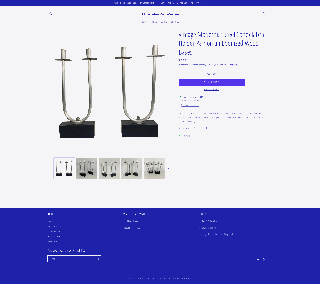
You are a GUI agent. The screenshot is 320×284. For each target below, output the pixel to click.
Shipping (51, 221)
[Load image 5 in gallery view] (154, 168)
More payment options (211, 89)
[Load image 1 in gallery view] (64, 168)
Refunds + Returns (54, 226)
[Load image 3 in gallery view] (109, 168)
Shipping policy (187, 278)
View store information (190, 105)
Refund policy (151, 278)
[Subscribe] (98, 258)
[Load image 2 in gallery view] (86, 168)
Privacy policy (162, 278)
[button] (51, 13)
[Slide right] (168, 168)
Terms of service (174, 278)
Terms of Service (54, 236)
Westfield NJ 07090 (132, 227)
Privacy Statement (55, 231)
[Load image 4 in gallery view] (131, 168)
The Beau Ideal (139, 278)
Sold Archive (52, 241)
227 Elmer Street (131, 221)
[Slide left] (50, 168)
